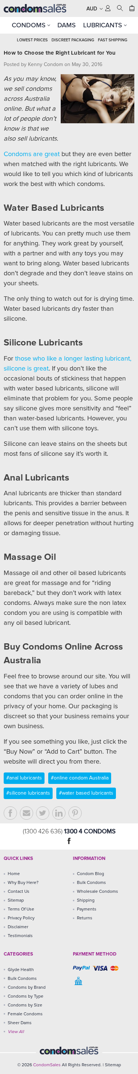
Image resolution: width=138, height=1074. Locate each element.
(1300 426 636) (43, 832)
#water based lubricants (86, 793)
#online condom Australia (80, 778)
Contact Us (18, 891)
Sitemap (16, 900)
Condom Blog (90, 874)
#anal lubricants (24, 778)
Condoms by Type (25, 996)
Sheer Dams (20, 1023)
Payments (86, 909)
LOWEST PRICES (32, 40)
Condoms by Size (25, 1005)
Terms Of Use (21, 909)
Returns (84, 918)
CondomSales (47, 1065)
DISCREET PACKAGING (73, 40)
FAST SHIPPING (112, 40)
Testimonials (20, 936)
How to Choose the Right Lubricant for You (60, 53)
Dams (66, 25)
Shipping (86, 900)
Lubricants (103, 25)
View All (16, 1032)
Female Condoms (25, 1014)
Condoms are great (32, 154)
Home (14, 874)
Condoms (29, 25)
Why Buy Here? (23, 883)
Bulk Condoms (91, 883)
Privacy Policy (21, 918)
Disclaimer (18, 927)
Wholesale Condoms (97, 891)
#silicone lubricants (28, 793)
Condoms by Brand (27, 987)
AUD (92, 8)
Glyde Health (21, 970)
